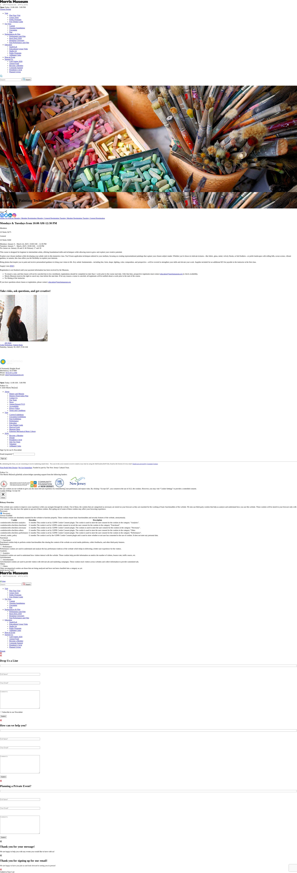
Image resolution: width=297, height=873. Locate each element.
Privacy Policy (14, 408)
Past (10, 32)
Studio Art (13, 51)
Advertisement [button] (5, 557)
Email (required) (6, 454)
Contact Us (13, 398)
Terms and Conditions (17, 410)
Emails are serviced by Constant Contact (145, 464)
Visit (6, 13)
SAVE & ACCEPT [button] (7, 570)
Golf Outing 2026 (15, 61)
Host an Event (10, 57)
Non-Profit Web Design (8, 468)
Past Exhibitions (15, 419)
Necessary (6, 513)
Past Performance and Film (19, 43)
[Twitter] (6, 215)
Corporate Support (16, 68)
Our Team (13, 400)
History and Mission (16, 394)
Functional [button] (4, 538)
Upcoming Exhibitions (17, 417)
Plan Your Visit (14, 15)
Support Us (9, 59)
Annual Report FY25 (17, 404)
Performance (14, 421)
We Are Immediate (25, 468)
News (11, 402)
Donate (8, 9)
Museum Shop (14, 429)
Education (8, 45)
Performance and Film (17, 36)
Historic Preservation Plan (18, 396)
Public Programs (15, 20)
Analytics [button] (3, 551)
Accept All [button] (16, 491)
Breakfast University (16, 40)
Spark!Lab (13, 47)
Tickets (3, 9)
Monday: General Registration (48, 218)
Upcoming (13, 30)
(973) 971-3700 (11, 373)
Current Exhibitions (16, 415)
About (7, 392)
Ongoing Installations (17, 28)
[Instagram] (14, 215)
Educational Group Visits (18, 49)
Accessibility (14, 406)
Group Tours (14, 17)
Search (27, 80)
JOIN (7, 433)
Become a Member (16, 66)
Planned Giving (15, 72)
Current (12, 26)
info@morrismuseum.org (14, 375)
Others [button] (2, 564)
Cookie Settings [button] (6, 491)
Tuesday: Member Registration (71, 218)
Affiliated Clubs (15, 55)
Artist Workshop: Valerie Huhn (11, 345)
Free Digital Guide (16, 22)
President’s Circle (15, 70)
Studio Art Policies (7, 218)
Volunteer (12, 444)
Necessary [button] (4, 511)
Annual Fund (14, 63)
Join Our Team (14, 442)
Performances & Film (12, 34)
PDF (12, 266)
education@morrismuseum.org (171, 274)
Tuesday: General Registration (94, 218)
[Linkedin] (10, 215)
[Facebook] (2, 215)
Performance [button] (4, 544)
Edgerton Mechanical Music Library (22, 431)
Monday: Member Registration (25, 218)
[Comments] (20, 708)
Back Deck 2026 (15, 38)
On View (8, 24)
